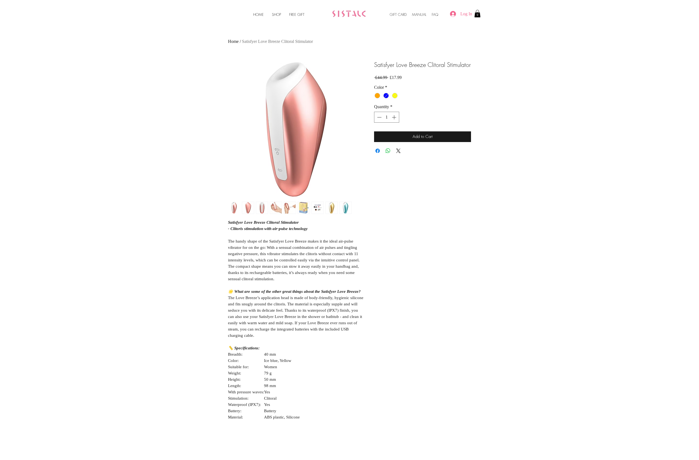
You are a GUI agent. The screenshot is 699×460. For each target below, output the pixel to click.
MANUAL (419, 14)
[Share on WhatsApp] (388, 151)
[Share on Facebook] (377, 151)
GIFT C (395, 14)
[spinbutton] (387, 117)
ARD (404, 14)
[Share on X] (398, 151)
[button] (477, 13)
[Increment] (394, 117)
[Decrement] (379, 117)
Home (233, 41)
